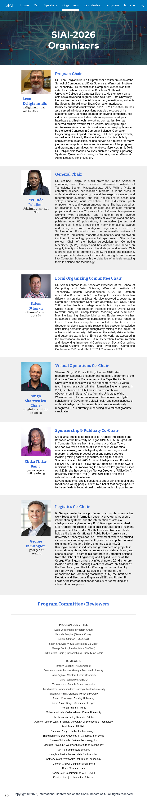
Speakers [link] (50, 5)
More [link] (127, 5)
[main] (73, 38)
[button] (142, 5)
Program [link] (113, 5)
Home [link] (24, 5)
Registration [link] (93, 5)
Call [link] (36, 5)
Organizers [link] (70, 5)
